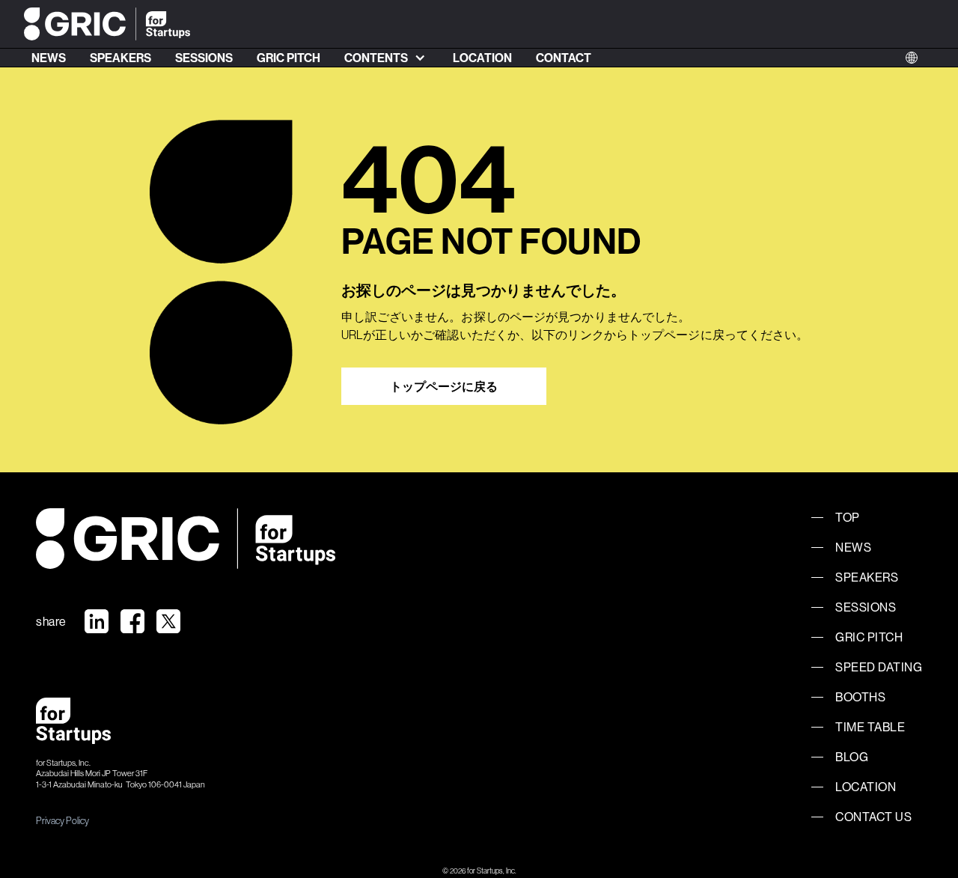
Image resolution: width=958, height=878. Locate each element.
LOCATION (482, 57)
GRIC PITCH (288, 57)
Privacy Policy (62, 820)
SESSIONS (204, 57)
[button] (386, 58)
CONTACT (563, 57)
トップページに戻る (444, 386)
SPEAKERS (120, 57)
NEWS (48, 57)
